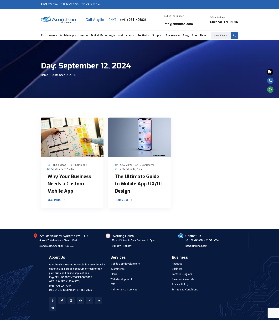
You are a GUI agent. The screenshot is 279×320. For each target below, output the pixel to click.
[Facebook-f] (62, 300)
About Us (197, 35)
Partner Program (182, 274)
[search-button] (234, 35)
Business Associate (183, 279)
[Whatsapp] (52, 300)
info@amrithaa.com (178, 24)
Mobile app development (125, 264)
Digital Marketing (102, 35)
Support (157, 35)
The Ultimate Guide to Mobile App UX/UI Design (138, 183)
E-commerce (49, 35)
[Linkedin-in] (98, 300)
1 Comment (80, 164)
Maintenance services (123, 289)
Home (44, 75)
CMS (112, 284)
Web (82, 35)
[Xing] (89, 300)
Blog (186, 35)
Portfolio (143, 35)
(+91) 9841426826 (133, 20)
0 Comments (147, 164)
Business (171, 35)
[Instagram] (71, 300)
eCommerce (117, 269)
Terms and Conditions (185, 289)
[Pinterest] (52, 307)
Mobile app (67, 35)
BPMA (113, 274)
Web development (121, 279)
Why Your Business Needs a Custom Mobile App (69, 183)
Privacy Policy (180, 284)
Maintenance (126, 35)
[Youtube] (80, 300)
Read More (54, 200)
